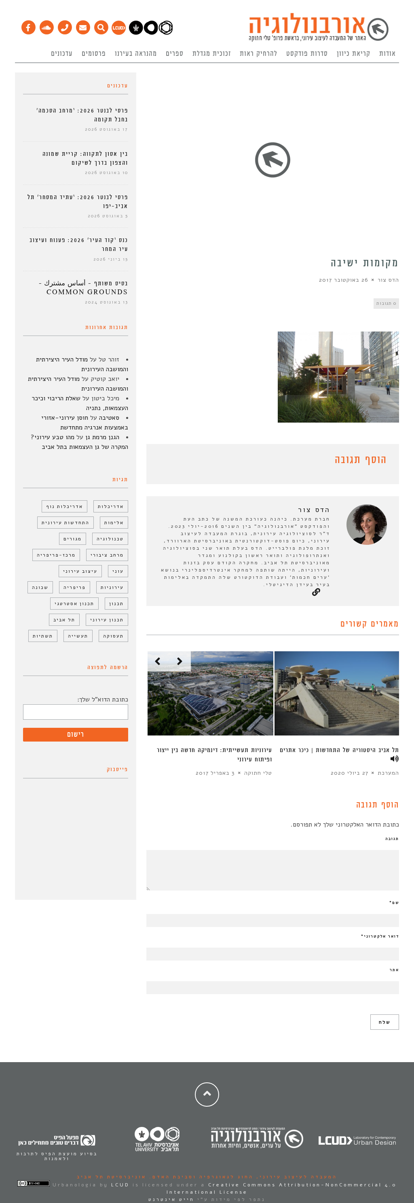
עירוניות (112, 587)
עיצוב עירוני (80, 571)
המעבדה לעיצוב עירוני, (295, 1176)
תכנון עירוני (107, 619)
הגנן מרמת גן (102, 437)
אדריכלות (111, 506)
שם (394, 902)
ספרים (175, 54)
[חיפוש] (101, 25)
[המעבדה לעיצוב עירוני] (118, 33)
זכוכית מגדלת (211, 54)
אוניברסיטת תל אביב (111, 1176)
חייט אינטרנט (171, 1199)
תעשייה (78, 636)
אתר (394, 970)
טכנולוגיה (110, 539)
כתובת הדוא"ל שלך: (102, 699)
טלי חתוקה (258, 773)
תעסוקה (113, 636)
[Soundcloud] (46, 25)
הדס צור (388, 280)
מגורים (72, 539)
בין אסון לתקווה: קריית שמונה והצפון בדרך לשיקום (85, 158)
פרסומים (94, 54)
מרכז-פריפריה (56, 555)
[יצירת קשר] (64, 25)
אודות (387, 54)
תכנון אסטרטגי (74, 603)
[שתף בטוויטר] (163, 461)
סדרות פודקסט (307, 54)
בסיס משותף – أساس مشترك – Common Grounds (83, 288)
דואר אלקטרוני (380, 936)
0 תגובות (386, 303)
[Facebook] (28, 25)
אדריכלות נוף (64, 506)
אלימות (114, 522)
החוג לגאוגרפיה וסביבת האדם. (199, 1176)
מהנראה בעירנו (136, 54)
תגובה (392, 839)
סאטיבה (109, 417)
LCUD (120, 1185)
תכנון (116, 603)
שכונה (40, 587)
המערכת (388, 773)
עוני (118, 571)
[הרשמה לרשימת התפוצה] (83, 25)
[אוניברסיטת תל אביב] (150, 33)
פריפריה (74, 587)
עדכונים (62, 54)
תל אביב (64, 619)
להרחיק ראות (258, 54)
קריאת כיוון (353, 54)
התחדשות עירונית (65, 522)
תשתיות (43, 636)
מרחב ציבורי (107, 555)
